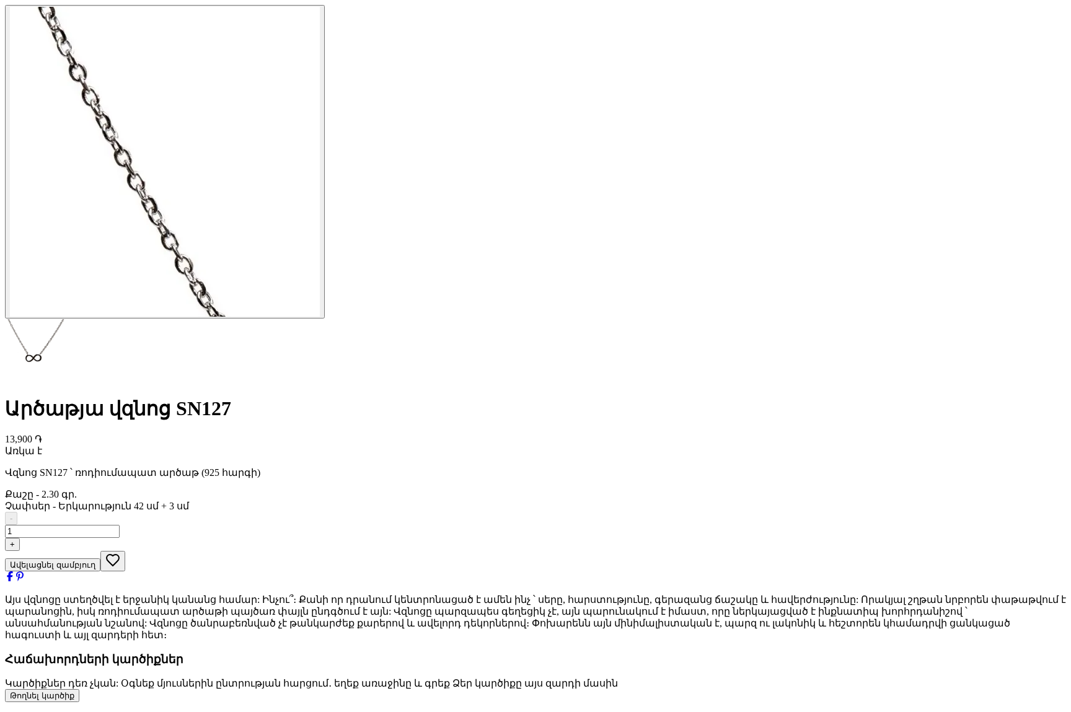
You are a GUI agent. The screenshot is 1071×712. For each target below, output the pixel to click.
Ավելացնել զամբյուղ (52, 564)
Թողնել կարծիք (42, 695)
